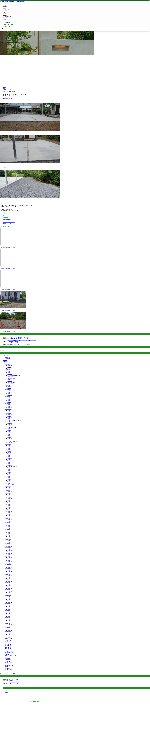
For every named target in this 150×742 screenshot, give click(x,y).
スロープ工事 (8, 644)
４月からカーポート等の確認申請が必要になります (18, 337)
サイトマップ (8, 16)
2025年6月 (8, 580)
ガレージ (7, 641)
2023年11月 (8, 403)
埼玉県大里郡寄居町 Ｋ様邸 (7, 247)
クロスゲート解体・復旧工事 (14, 375)
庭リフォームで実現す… (14, 682)
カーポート (8, 640)
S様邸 (9, 452)
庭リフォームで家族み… (14, 680)
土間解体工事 (11, 377)
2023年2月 (8, 421)
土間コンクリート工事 (10, 655)
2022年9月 (8, 389)
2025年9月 (8, 589)
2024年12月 (8, 490)
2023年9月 (8, 475)
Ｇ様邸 (10, 371)
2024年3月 (8, 503)
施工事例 (7, 358)
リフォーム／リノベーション (11, 651)
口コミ (4, 8)
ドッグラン (8, 648)
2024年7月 (8, 529)
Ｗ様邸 (9, 479)
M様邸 (9, 405)
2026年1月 (8, 595)
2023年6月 (8, 454)
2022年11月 (8, 370)
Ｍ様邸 (10, 399)
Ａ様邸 (9, 391)
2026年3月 (8, 603)
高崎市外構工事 (11, 378)
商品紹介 (7, 357)
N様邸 (9, 386)
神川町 (10, 442)
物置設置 (7, 661)
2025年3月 (8, 564)
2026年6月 (8, 623)
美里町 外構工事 (12, 427)
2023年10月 (8, 396)
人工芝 (7, 654)
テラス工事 (8, 647)
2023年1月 (8, 413)
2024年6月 (8, 522)
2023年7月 (8, 461)
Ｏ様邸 (10, 424)
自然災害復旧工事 (9, 665)
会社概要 (5, 15)
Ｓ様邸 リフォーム (12, 466)
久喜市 (9, 368)
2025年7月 (7, 582)
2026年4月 (8, 610)
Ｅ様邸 (9, 469)
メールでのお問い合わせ (34, 701)
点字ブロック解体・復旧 (13, 441)
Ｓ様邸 (9, 372)
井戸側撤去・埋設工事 (10, 652)
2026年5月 (8, 617)
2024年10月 (8, 482)
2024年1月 (8, 493)
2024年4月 (8, 510)
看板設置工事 (11, 484)
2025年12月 (8, 552)
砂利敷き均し (8, 664)
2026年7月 (8, 627)
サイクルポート (8, 643)
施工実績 (5, 11)
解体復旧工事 (8, 669)
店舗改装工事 (11, 384)
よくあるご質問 (6, 9)
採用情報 (5, 18)
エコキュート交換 (9, 638)
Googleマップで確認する (6, 728)
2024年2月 (7, 500)
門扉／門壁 (8, 671)
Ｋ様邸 (6, 98)
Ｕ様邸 (9, 483)
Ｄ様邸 (9, 504)
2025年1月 (8, 556)
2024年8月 (7, 535)
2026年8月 (8, 631)
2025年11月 (8, 547)
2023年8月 (8, 468)
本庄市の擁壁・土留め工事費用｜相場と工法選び (18, 338)
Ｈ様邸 (10, 381)
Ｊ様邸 (10, 575)
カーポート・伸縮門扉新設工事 (14, 420)
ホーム (4, 5)
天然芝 (7, 657)
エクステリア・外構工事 (10, 691)
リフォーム (10, 440)
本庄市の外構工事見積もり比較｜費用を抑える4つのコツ (19, 344)
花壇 (6, 666)
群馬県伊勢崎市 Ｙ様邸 (13, 341)
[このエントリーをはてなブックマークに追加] (3, 216)
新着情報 (5, 361)
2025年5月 (8, 574)
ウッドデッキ (8, 637)
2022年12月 (8, 379)
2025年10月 (8, 543)
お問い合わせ (5, 19)
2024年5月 (8, 518)
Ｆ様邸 (10, 445)
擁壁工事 (7, 658)
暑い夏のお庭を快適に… (14, 679)
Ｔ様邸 (9, 367)
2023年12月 (8, 409)
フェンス (7, 650)
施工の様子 (5, 13)
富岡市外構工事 (11, 382)
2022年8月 (7, 385)
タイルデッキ (8, 645)
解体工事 (7, 668)
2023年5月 (8, 444)
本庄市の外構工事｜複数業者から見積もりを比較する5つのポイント (22, 340)
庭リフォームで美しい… (14, 683)
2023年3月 (8, 428)
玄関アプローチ (9, 662)
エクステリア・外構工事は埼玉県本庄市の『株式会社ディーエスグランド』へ (16, 738)
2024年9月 (8, 539)
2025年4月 (8, 568)
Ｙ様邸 (10, 374)
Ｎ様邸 (10, 406)
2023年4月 (8, 435)
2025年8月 (8, 587)
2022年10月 (8, 364)
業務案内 (5, 6)
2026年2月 (8, 601)
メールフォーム (4, 32)
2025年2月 (8, 559)
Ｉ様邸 (10, 476)
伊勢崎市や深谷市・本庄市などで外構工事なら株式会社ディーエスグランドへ (70, 703)
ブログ (4, 12)
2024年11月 (8, 486)
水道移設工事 (8, 659)
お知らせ (5, 355)
